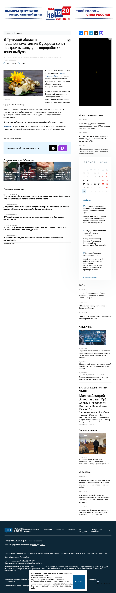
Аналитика (85, 326)
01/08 (81, 476)
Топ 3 (82, 284)
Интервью (85, 472)
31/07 (80, 491)
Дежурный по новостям (96, 530)
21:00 (85, 373)
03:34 (85, 312)
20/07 (81, 506)
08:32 (85, 491)
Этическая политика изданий (32, 530)
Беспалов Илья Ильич (93, 406)
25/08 (81, 373)
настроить (45, 586)
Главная (9, 33)
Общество (18, 33)
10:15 (84, 145)
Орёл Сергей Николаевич (93, 401)
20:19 (85, 289)
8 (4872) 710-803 (27, 561)
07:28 (85, 302)
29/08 (81, 457)
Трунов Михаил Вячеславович (98, 422)
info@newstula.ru (35, 563)
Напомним (8, 126)
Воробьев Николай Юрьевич (94, 413)
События (87, 200)
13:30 (85, 457)
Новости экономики (91, 115)
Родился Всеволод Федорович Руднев (92, 254)
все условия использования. (61, 584)
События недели (90, 277)
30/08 (81, 289)
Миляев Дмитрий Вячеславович (92, 397)
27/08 (81, 362)
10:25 (85, 132)
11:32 (84, 362)
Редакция (60, 529)
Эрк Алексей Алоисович (91, 416)
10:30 (85, 120)
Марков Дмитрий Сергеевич (86, 424)
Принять (78, 582)
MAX (42, 544)
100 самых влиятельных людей (93, 389)
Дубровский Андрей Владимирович (94, 418)
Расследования (88, 430)
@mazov (33, 544)
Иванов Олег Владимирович (88, 411)
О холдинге (83, 530)
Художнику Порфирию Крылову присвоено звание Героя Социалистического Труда (94, 209)
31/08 (80, 120)
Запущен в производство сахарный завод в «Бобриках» (94, 233)
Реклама (71, 529)
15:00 (85, 476)
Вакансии (48, 529)
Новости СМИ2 (10, 243)
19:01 (85, 349)
